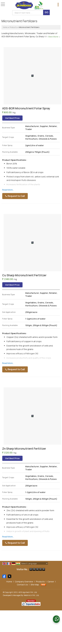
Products (13, 27)
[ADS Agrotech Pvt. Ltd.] (29, 5)
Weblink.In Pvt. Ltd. (31, 595)
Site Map (35, 584)
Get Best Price (12, 118)
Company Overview (24, 581)
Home (5, 27)
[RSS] (43, 584)
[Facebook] (4, 576)
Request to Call (16, 196)
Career (50, 581)
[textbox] (28, 12)
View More (53, 36)
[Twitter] (9, 576)
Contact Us (22, 584)
